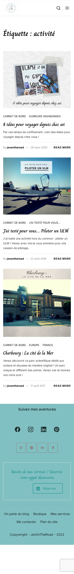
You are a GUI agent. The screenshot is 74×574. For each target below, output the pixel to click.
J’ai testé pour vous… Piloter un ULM (35, 230)
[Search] (58, 8)
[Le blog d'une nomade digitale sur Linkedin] (42, 448)
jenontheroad (15, 147)
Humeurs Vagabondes (45, 116)
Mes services (60, 514)
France (48, 345)
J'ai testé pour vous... (44, 222)
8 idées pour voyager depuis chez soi (34, 124)
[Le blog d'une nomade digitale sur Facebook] (53, 448)
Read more (62, 147)
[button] (67, 8)
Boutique (39, 514)
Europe (34, 345)
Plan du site (48, 522)
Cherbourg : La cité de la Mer (28, 353)
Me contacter (26, 522)
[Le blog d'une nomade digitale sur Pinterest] (31, 448)
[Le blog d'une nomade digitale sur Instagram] (21, 448)
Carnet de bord (14, 116)
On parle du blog (16, 514)
